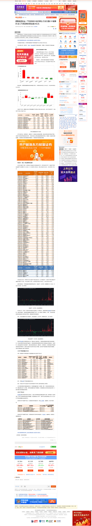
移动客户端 (24, 1)
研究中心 (32, 511)
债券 (57, 3)
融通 (63, 127)
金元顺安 (69, 124)
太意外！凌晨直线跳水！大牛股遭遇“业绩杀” (68, 153)
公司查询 (60, 12)
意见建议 (59, 511)
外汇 (47, 3)
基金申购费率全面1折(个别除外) (24, 14)
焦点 (18, 3)
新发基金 (57, 14)
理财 (54, 3)
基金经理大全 (52, 14)
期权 (29, 3)
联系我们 (36, 511)
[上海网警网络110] (34, 521)
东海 (66, 118)
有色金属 (32, 45)
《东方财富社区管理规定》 (37, 490)
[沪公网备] (57, 521)
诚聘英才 (68, 511)
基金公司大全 (47, 14)
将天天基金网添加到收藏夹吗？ (52, 510)
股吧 (62, 3)
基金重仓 (19, 394)
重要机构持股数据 (31, 494)
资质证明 (27, 511)
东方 (64, 118)
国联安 (73, 119)
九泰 (61, 124)
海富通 (65, 122)
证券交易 (69, 1)
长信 (75, 117)
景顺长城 (74, 123)
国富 (65, 119)
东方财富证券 (40, 1)
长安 (68, 117)
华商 (72, 122)
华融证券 (69, 122)
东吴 (68, 118)
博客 (68, 3)
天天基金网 (41, 446)
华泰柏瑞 (74, 122)
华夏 (69, 123)
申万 (71, 127)
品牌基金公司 (61, 115)
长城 (70, 117)
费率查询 (56, 12)
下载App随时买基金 (71, 14)
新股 (24, 3)
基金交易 (74, 1)
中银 (67, 128)
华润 (67, 122)
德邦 (61, 118)
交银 (71, 124)
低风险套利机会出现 (32, 495)
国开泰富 (69, 119)
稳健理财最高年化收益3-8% (39, 14)
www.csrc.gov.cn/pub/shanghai (51, 516)
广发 (64, 119)
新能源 (49, 310)
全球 (36, 3)
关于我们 (23, 511)
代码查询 (53, 12)
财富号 (71, 3)
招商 (65, 128)
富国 (73, 118)
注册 (18, 486)
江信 (63, 124)
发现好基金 (32, 14)
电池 (29, 45)
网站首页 (16, 1)
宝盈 (65, 117)
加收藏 (20, 1)
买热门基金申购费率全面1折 (42, 495)
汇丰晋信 (61, 122)
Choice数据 (46, 1)
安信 (61, 117)
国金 (67, 119)
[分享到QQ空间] (55, 26)
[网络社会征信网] (42, 521)
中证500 (43, 414)
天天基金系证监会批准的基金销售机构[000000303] (36, 514)
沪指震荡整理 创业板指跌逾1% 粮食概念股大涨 (69, 160)
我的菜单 (64, 1)
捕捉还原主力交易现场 (23, 495)
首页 (23, 17)
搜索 (74, 3)
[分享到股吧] (51, 26)
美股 (39, 3)
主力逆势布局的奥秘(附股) (41, 494)
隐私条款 (50, 511)
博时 (63, 117)
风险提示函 (55, 511)
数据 (34, 3)
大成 (62, 118)
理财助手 (61, 33)
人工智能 (42, 400)
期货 (44, 3)
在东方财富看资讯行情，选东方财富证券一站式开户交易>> (29, 40)
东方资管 (66, 127)
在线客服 (64, 511)
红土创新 (60, 123)
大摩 (74, 124)
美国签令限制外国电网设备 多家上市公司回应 (68, 150)
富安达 (71, 118)
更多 (76, 115)
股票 (21, 3)
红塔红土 (66, 123)
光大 (62, 119)
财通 (73, 117)
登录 (16, 486)
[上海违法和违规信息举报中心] (49, 521)
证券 (23, 381)
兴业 (74, 127)
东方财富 (28, 1)
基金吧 (65, 3)
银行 (49, 3)
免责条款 (45, 511)
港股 (41, 3)
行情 (31, 3)
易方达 (62, 128)
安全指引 (41, 511)
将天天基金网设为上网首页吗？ (40, 510)
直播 (59, 3)
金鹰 (66, 124)
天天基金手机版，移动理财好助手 (70, 33)
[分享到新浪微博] (53, 26)
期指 (26, 3)
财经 (16, 3)
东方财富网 (35, 26)
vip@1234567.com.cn (43, 513)
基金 (52, 3)
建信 (64, 124)
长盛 (71, 117)
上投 (69, 127)
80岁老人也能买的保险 (63, 14)
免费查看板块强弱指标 (23, 494)
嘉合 (71, 123)
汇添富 (64, 123)
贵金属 (21, 341)
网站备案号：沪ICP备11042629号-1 (59, 517)
